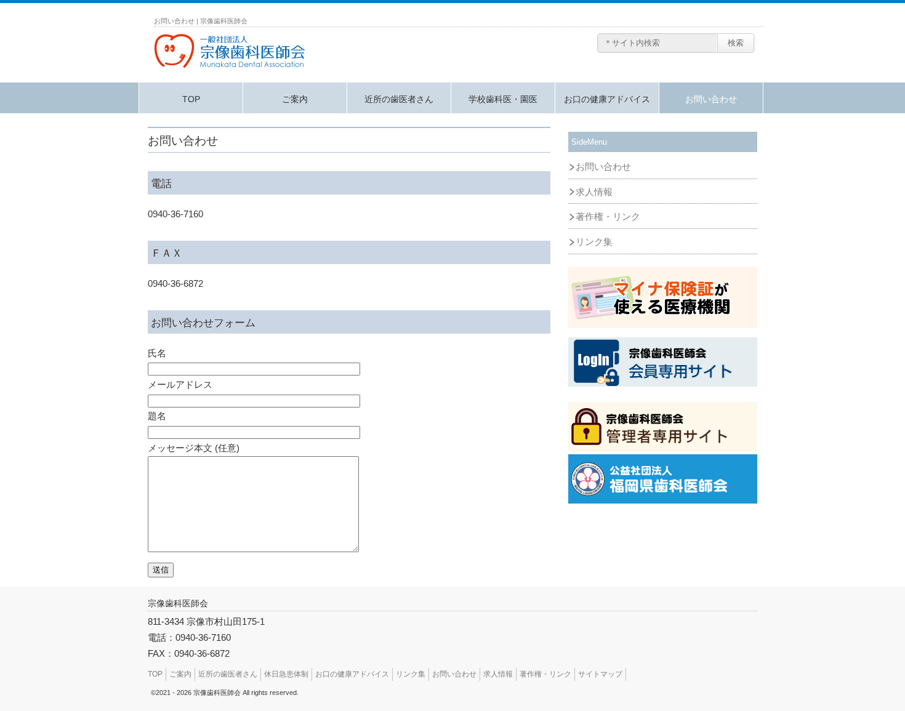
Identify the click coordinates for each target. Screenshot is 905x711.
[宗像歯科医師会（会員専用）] (662, 362)
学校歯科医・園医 (503, 99)
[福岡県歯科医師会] (662, 479)
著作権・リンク (608, 217)
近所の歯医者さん (398, 99)
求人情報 (594, 192)
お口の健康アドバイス (607, 99)
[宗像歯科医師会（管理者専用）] (662, 426)
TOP (191, 99)
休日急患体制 (286, 674)
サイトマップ (600, 674)
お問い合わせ (711, 99)
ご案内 (295, 99)
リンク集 (594, 242)
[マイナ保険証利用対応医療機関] (662, 297)
